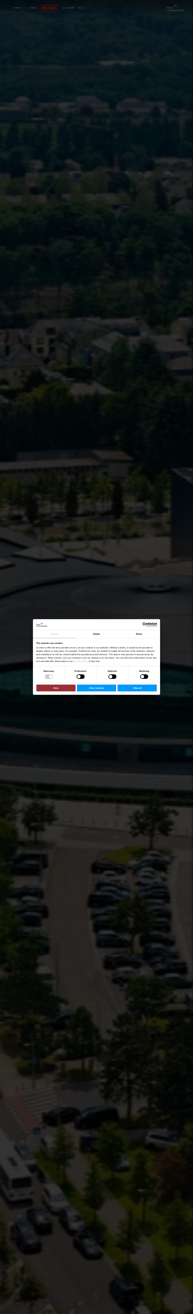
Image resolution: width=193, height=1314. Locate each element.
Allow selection (96, 688)
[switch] (81, 676)
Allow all (137, 688)
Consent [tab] (54, 634)
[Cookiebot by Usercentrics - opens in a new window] (144, 624)
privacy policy (80, 661)
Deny (55, 688)
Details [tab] (96, 634)
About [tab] (139, 634)
